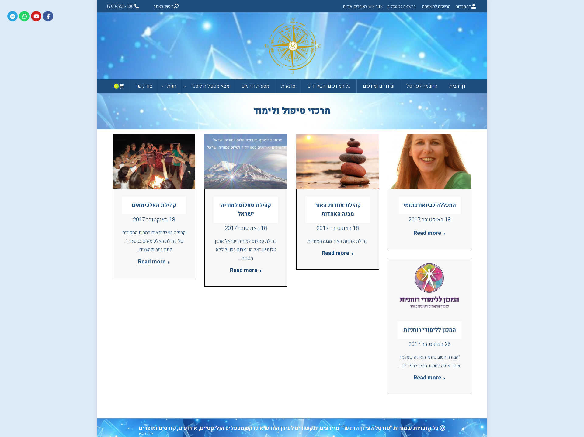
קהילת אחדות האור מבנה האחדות (338, 209)
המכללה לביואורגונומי (429, 205)
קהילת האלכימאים (154, 205)
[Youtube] (36, 16)
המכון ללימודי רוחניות (429, 330)
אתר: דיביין (146, 433)
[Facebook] (48, 16)
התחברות (463, 6)
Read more (151, 262)
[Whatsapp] (24, 16)
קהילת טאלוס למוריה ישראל (246, 209)
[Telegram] (12, 16)
